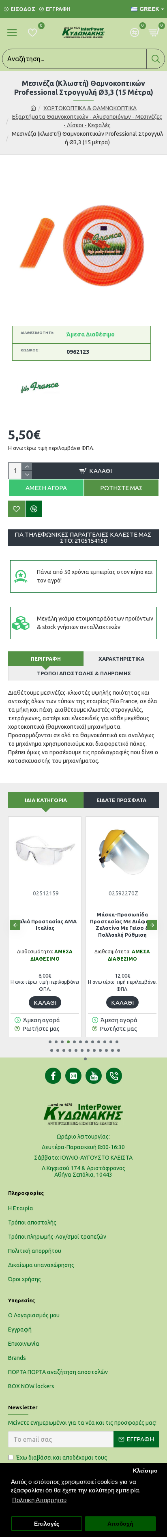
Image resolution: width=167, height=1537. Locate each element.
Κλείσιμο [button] (145, 1471)
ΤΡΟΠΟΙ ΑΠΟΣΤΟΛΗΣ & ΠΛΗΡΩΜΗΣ (84, 673)
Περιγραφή (46, 658)
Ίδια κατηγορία (46, 800)
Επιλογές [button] (46, 1524)
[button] (15, 925)
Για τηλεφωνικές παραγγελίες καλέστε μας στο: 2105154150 (83, 537)
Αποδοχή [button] (120, 1524)
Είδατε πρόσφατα (121, 800)
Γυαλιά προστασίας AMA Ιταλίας (45, 924)
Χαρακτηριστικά (121, 658)
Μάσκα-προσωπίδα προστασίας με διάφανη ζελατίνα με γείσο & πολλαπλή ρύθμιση (122, 925)
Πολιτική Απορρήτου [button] (39, 1499)
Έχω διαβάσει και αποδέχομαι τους (63, 1461)
